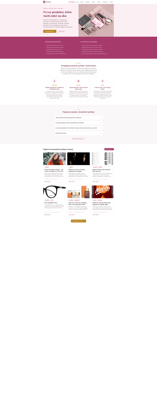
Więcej (111, 2)
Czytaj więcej (47, 181)
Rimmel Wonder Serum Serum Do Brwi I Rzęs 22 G (101, 170)
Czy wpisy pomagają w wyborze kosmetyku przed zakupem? (70, 122)
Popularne (87, 2)
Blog (77, 2)
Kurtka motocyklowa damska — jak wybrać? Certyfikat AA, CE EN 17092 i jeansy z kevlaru (54, 171)
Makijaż (93, 2)
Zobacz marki (62, 31)
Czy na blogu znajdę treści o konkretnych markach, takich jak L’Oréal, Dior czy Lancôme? (76, 128)
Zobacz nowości (108, 149)
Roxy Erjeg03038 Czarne (50, 203)
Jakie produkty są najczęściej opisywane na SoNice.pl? (68, 117)
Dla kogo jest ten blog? (61, 133)
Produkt (95, 167)
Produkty (82, 2)
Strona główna (72, 2)
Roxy (52, 200)
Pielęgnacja (105, 2)
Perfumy (99, 2)
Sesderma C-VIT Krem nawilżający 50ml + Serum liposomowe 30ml (78, 203)
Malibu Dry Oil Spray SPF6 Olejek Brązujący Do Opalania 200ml (102, 203)
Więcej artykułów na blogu (77, 138)
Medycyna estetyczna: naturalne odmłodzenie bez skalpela (77, 170)
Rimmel (100, 167)
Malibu (94, 200)
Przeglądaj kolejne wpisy (77, 221)
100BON (46, 167)
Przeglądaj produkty (49, 31)
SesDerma (77, 200)
